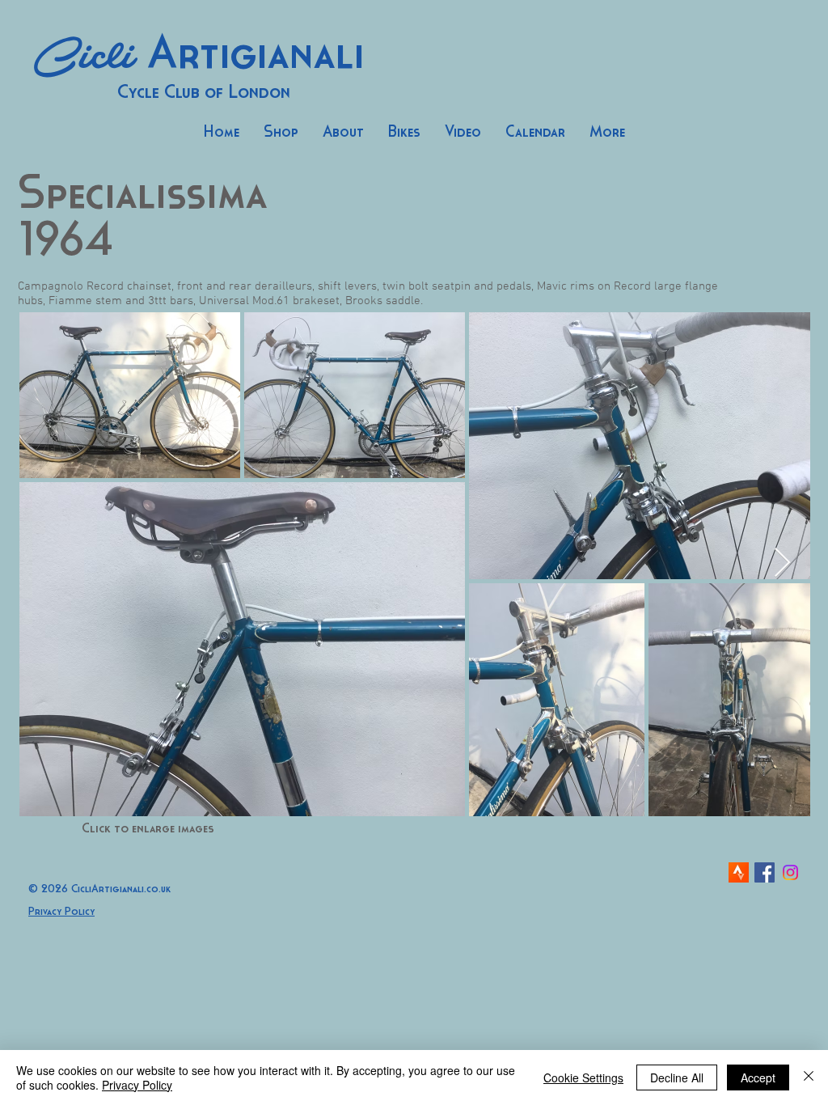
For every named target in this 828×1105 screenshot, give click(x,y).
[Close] (808, 1077)
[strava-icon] (739, 872)
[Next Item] (782, 563)
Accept (758, 1077)
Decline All (676, 1077)
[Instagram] (790, 872)
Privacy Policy (137, 1085)
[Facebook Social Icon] (764, 872)
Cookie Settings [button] (583, 1077)
